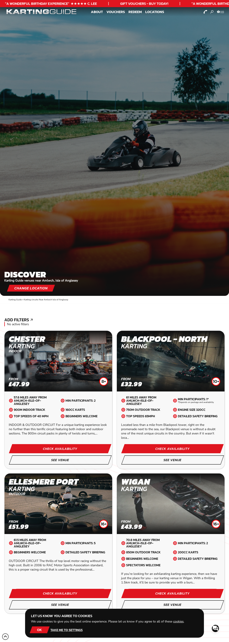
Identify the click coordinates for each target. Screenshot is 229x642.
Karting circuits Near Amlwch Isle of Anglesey (46, 299)
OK (39, 630)
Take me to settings (66, 629)
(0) (222, 12)
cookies (178, 621)
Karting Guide (15, 299)
